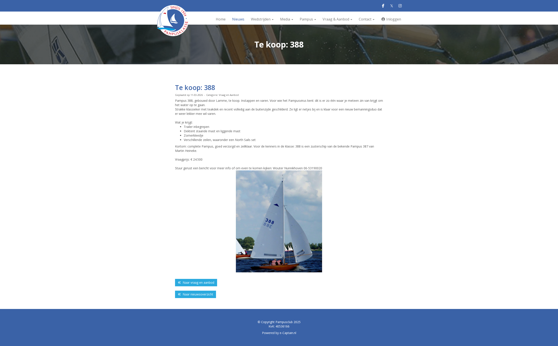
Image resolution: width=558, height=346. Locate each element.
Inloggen (393, 19)
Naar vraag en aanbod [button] (197, 282)
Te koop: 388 (195, 87)
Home (221, 19)
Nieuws (238, 19)
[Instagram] (400, 6)
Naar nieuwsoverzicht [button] (197, 294)
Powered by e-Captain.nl (279, 333)
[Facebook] (383, 6)
